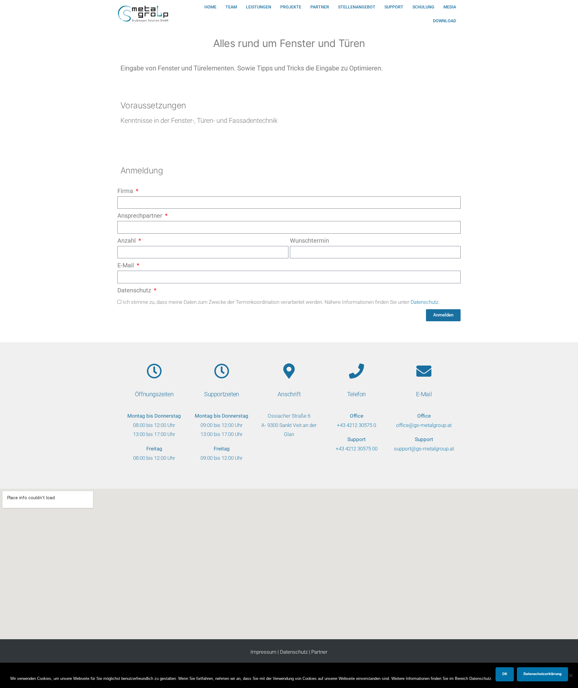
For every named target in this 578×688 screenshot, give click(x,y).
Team (231, 7)
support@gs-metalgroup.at (424, 449)
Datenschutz (135, 290)
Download (444, 20)
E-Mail (126, 265)
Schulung (423, 7)
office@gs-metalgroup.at (424, 425)
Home (210, 7)
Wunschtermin (309, 240)
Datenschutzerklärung (542, 674)
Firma (126, 191)
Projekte (290, 7)
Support (393, 7)
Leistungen (258, 7)
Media (449, 7)
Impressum (263, 652)
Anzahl (127, 240)
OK (504, 674)
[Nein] (570, 675)
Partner (319, 7)
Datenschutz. (425, 302)
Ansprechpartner (140, 215)
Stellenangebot (356, 7)
